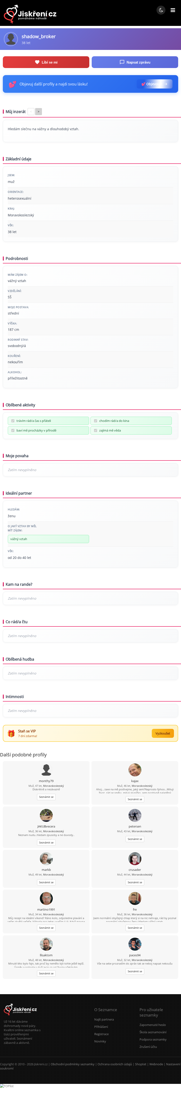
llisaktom (46, 955)
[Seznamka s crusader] (134, 859)
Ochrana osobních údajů (115, 1064)
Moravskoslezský (53, 785)
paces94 (134, 955)
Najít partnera (104, 1019)
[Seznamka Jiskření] (20, 1017)
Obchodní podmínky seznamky (73, 1064)
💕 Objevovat (151, 84)
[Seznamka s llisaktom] (46, 945)
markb (46, 870)
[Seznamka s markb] (46, 859)
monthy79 (46, 781)
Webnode (156, 1064)
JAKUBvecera (46, 826)
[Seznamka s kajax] (134, 770)
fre (135, 909)
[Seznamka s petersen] (134, 816)
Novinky (100, 1041)
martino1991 (46, 909)
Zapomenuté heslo (153, 1025)
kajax (135, 781)
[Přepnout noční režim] (160, 10)
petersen (135, 826)
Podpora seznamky (153, 1039)
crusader (135, 870)
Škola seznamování (153, 1032)
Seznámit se (46, 797)
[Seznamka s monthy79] (46, 770)
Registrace (101, 1034)
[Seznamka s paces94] (134, 945)
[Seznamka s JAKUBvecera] (46, 816)
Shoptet (140, 1064)
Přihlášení (101, 1027)
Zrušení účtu (148, 1047)
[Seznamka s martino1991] (46, 899)
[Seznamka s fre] (134, 899)
